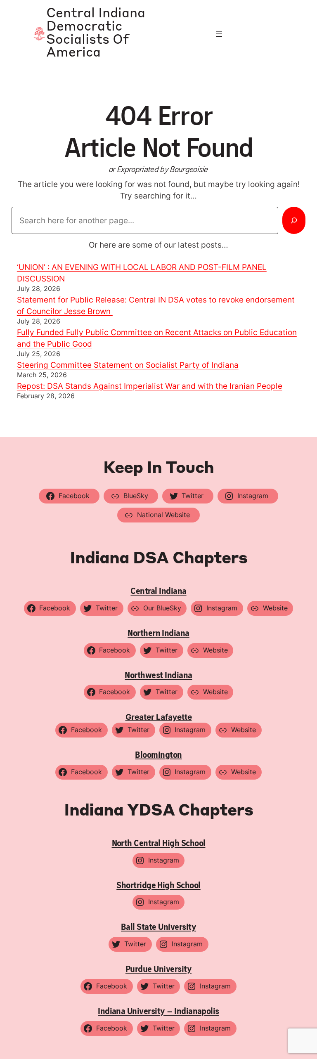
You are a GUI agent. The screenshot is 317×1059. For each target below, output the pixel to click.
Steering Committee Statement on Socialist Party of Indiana (128, 365)
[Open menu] (219, 34)
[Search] (293, 220)
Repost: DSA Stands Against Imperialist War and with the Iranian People (149, 386)
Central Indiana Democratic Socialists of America (95, 33)
